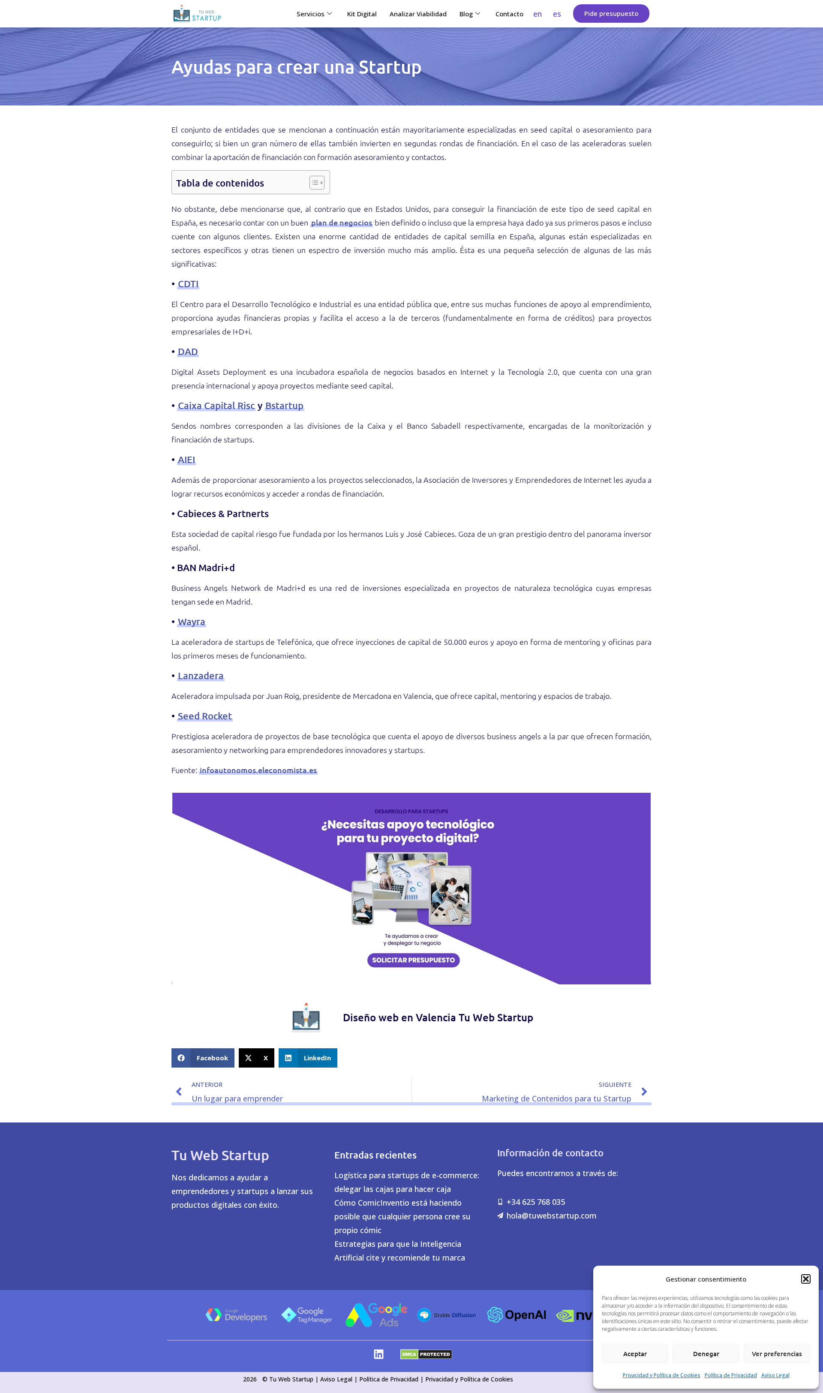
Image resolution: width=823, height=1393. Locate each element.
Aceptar (635, 1353)
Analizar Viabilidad (418, 13)
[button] (806, 1279)
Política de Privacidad (731, 1375)
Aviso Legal (775, 1375)
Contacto (509, 13)
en (537, 14)
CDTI (188, 283)
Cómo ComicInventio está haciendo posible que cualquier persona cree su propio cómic (402, 1216)
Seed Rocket (205, 716)
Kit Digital (362, 13)
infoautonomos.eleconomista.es (258, 770)
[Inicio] (196, 13)
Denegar (706, 1353)
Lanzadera (201, 675)
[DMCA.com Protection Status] (426, 1356)
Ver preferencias (777, 1353)
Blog (466, 13)
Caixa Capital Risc (216, 405)
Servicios (310, 13)
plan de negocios (341, 222)
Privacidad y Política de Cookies (661, 1375)
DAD (188, 351)
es (557, 14)
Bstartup (284, 405)
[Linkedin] (378, 1354)
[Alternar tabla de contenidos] (312, 182)
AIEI (186, 459)
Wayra (191, 621)
